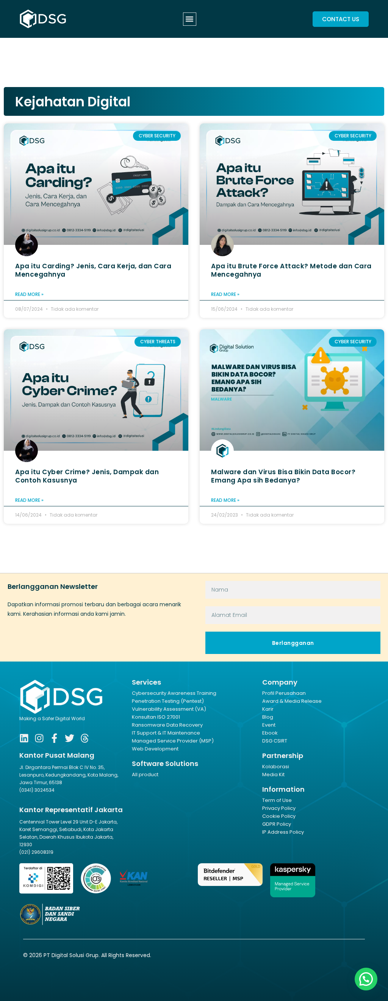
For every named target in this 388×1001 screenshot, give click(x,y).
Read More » (29, 294)
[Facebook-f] (54, 738)
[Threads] (84, 738)
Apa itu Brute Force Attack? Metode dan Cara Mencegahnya (291, 270)
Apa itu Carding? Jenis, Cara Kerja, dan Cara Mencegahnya (93, 270)
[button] (189, 19)
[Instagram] (39, 738)
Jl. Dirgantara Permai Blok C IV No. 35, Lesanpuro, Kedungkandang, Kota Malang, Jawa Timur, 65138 (68, 775)
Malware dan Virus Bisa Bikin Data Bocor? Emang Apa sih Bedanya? (283, 476)
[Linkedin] (24, 738)
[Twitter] (69, 738)
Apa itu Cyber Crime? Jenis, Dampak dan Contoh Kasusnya (87, 476)
